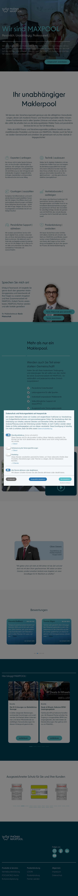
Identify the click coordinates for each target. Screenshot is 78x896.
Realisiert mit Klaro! (65, 483)
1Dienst (14, 444)
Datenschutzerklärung (45, 428)
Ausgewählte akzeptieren (38, 479)
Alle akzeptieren (65, 479)
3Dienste (15, 463)
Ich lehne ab (11, 479)
